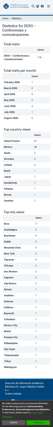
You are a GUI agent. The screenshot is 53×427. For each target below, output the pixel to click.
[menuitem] (37, 6)
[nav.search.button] (33, 6)
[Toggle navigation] (48, 6)
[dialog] (26, 413)
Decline (13, 422)
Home (5, 18)
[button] (42, 6)
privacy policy (37, 412)
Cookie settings (13, 393)
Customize (7, 416)
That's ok (38, 422)
